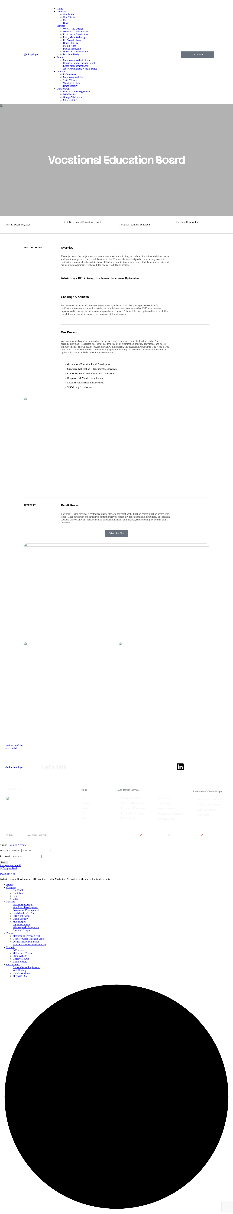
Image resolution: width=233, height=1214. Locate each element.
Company (11, 887)
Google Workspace (22, 973)
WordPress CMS (21, 958)
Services (10, 901)
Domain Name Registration (26, 967)
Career (16, 896)
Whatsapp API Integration (26, 927)
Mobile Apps (19, 921)
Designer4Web (7, 873)
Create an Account (17, 845)
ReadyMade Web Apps (24, 913)
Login (3, 862)
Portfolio (10, 947)
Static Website (20, 956)
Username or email (10, 850)
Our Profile (18, 890)
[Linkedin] (180, 767)
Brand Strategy (20, 918)
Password (6, 856)
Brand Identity (20, 961)
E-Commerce (19, 950)
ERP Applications (21, 916)
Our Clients (18, 893)
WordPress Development (25, 907)
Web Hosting (19, 970)
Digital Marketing (21, 924)
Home (9, 884)
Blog (15, 898)
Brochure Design (21, 930)
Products (10, 933)
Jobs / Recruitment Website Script (29, 944)
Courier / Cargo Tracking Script (28, 938)
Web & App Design (22, 904)
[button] (197, 54)
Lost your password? (10, 865)
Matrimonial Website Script (26, 936)
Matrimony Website (22, 953)
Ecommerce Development (26, 910)
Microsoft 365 (20, 976)
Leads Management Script (26, 941)
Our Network (13, 964)
